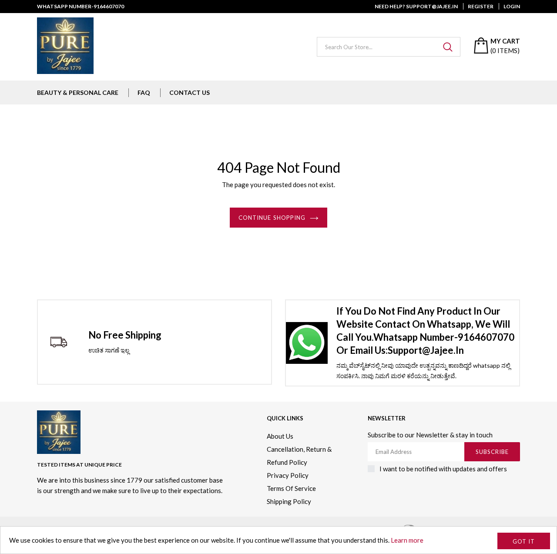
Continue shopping (271, 217)
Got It (524, 541)
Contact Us (189, 92)
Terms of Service (291, 488)
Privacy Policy (288, 475)
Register (480, 6)
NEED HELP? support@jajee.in (416, 6)
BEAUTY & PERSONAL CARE (77, 92)
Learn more (407, 540)
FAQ (144, 92)
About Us (280, 436)
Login (511, 6)
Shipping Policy (289, 501)
